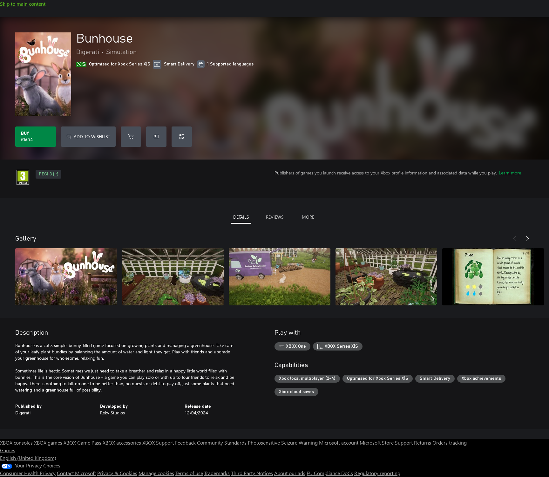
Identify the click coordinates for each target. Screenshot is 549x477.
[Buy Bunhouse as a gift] (156, 136)
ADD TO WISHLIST (92, 136)
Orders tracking (449, 442)
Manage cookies (156, 473)
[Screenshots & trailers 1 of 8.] (66, 276)
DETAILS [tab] (241, 217)
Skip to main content (22, 3)
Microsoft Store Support (386, 442)
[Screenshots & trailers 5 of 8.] (493, 276)
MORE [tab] (308, 217)
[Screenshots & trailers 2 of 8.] (173, 276)
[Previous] (514, 238)
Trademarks (217, 473)
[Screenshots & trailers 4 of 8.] (386, 276)
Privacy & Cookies (117, 473)
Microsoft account (338, 442)
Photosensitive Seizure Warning (283, 442)
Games (7, 450)
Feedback (185, 442)
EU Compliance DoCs (330, 473)
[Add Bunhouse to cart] (131, 136)
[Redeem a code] (182, 136)
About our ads (289, 473)
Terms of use (189, 473)
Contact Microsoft (76, 473)
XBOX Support (158, 442)
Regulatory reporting (377, 473)
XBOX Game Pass (82, 442)
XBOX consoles (16, 442)
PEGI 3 (45, 174)
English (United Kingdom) (28, 457)
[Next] (527, 238)
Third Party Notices (252, 473)
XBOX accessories (122, 442)
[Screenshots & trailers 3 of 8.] (279, 276)
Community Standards (222, 442)
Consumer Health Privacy (28, 473)
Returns (422, 442)
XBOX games (48, 442)
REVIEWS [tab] (274, 217)
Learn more (510, 173)
